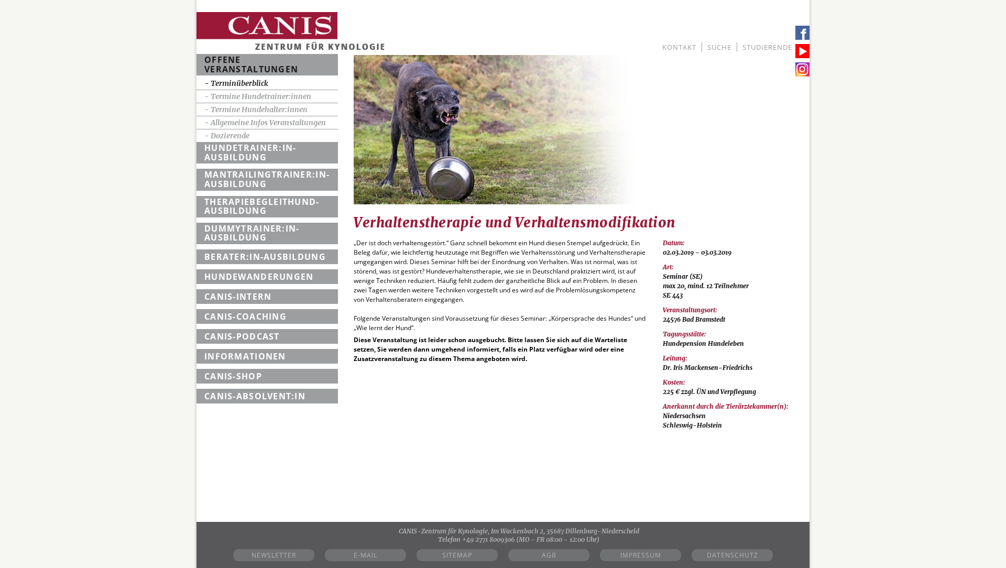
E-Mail (365, 555)
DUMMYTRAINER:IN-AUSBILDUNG (251, 233)
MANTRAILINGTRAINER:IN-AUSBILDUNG (267, 179)
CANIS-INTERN (237, 296)
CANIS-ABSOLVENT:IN (254, 396)
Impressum (640, 555)
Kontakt (679, 47)
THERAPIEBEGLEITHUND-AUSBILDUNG (262, 206)
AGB (549, 555)
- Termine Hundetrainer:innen (257, 96)
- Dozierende (226, 135)
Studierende (767, 47)
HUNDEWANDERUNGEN (258, 276)
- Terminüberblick (236, 83)
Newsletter (274, 555)
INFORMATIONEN (245, 356)
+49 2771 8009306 (488, 539)
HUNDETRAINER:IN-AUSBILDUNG (250, 152)
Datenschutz (732, 555)
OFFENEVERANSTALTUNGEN (251, 64)
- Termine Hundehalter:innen (256, 109)
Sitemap (457, 555)
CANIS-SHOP (233, 376)
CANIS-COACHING (245, 316)
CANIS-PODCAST (242, 336)
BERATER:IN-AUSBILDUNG (265, 257)
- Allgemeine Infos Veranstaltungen (265, 122)
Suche (719, 47)
